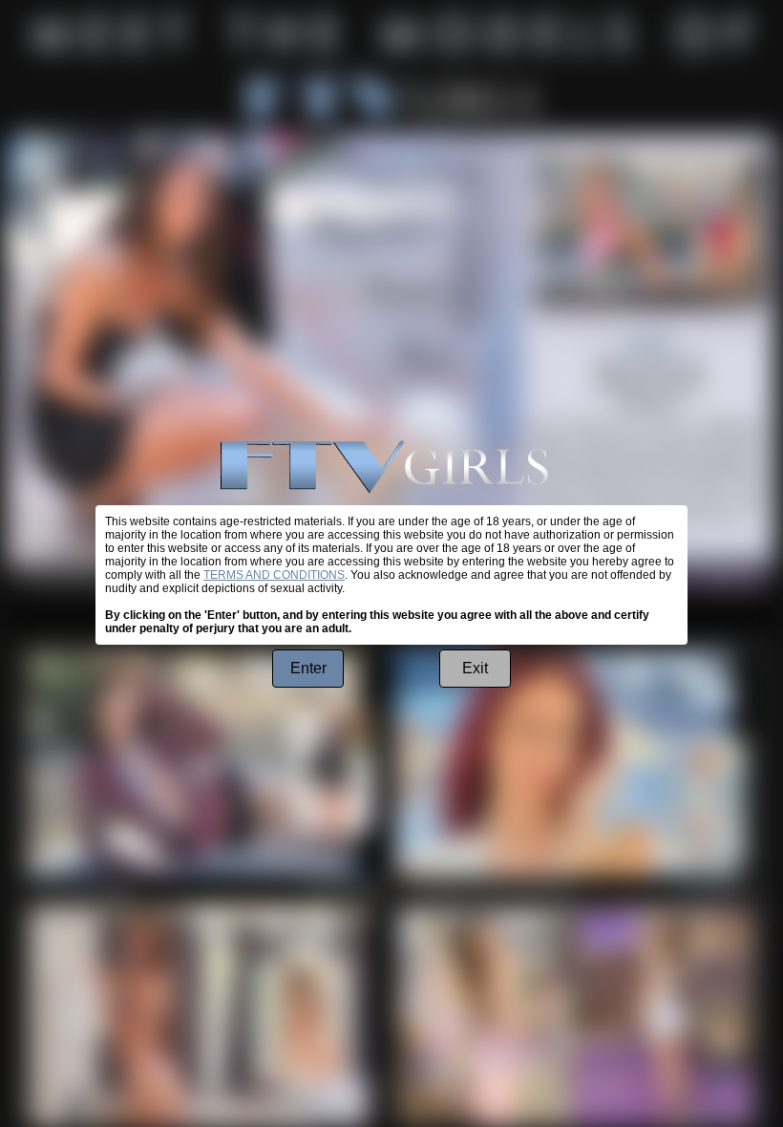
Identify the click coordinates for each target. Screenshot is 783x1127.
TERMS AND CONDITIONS (274, 575)
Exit (475, 668)
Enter (308, 668)
